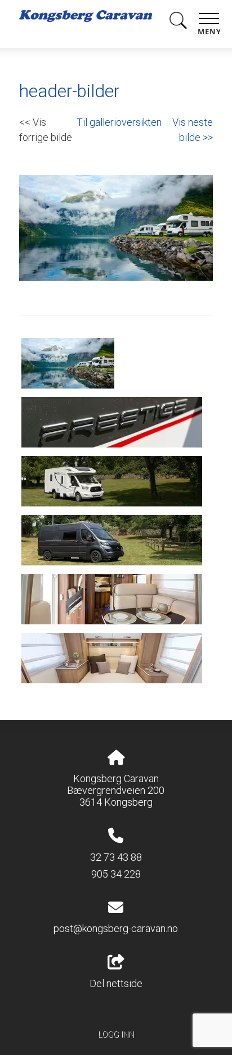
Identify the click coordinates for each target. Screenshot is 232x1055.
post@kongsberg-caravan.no (115, 928)
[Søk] (178, 22)
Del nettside (116, 983)
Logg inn (116, 1034)
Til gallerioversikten (119, 122)
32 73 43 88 (116, 857)
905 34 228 (116, 874)
